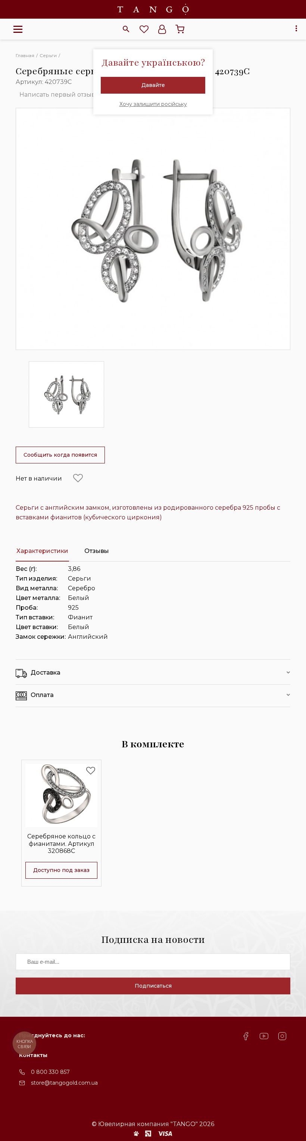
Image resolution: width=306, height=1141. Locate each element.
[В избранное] (78, 478)
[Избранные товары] (144, 29)
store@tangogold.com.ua (64, 1082)
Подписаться (153, 985)
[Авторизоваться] (161, 29)
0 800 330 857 (50, 1072)
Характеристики (42, 550)
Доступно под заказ (61, 870)
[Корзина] (179, 29)
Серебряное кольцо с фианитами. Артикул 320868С (61, 843)
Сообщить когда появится (60, 454)
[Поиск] (126, 29)
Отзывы (96, 550)
